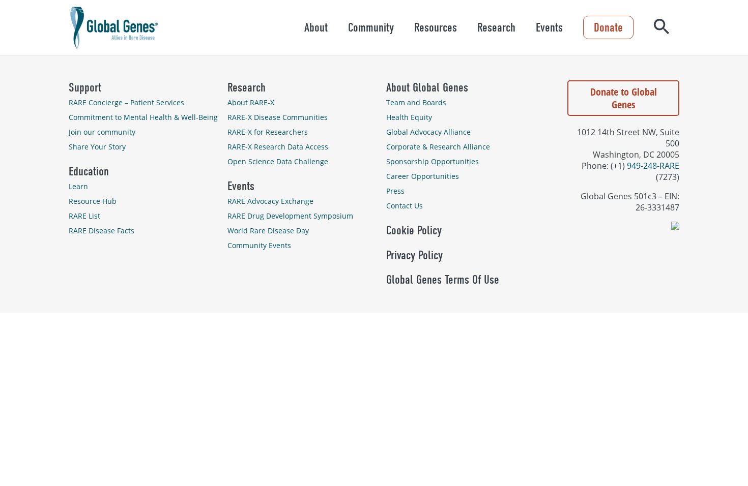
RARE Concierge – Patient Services (126, 102)
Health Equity (409, 117)
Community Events (259, 245)
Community (371, 27)
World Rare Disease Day (268, 230)
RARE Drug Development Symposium (290, 216)
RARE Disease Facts (101, 230)
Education (89, 171)
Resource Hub (93, 201)
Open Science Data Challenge (277, 161)
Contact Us (404, 205)
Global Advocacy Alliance (428, 132)
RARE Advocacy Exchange (270, 201)
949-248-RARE (653, 165)
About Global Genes (427, 87)
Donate (608, 27)
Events (549, 27)
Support (85, 87)
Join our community (102, 132)
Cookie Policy (414, 230)
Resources (435, 27)
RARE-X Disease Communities (277, 117)
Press (395, 191)
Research (496, 27)
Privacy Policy (414, 255)
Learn (78, 186)
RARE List (84, 216)
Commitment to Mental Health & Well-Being (143, 117)
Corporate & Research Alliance (438, 146)
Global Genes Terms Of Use (442, 279)
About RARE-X (250, 102)
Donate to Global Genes (623, 98)
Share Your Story (97, 146)
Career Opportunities (422, 176)
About (316, 27)
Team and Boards (416, 102)
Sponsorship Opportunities (432, 161)
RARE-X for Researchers (267, 132)
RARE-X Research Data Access (277, 146)
